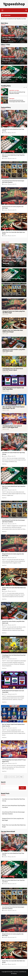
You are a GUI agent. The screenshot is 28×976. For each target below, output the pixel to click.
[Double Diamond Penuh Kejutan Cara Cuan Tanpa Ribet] (14, 680)
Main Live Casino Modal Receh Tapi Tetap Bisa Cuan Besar (14, 38)
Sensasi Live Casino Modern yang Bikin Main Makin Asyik (14, 350)
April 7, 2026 (11, 235)
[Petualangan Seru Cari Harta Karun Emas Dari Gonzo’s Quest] (14, 644)
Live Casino (12, 35)
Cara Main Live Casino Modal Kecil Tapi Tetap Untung (12, 261)
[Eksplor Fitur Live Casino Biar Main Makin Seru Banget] (14, 221)
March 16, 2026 (12, 763)
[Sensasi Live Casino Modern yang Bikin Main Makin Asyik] (14, 610)
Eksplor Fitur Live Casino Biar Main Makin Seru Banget (13, 331)
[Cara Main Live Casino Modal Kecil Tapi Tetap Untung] (14, 118)
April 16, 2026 (11, 210)
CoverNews (22, 971)
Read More (4, 464)
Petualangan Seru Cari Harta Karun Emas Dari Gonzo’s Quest (13, 369)
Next (21, 777)
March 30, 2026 (12, 658)
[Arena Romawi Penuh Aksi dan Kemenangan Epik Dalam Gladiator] (4, 100)
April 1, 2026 (11, 625)
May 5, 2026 (11, 62)
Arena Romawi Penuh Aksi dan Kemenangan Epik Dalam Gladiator (17, 101)
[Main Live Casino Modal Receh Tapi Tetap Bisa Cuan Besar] (4, 91)
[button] (2, 10)
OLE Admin (5, 41)
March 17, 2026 (12, 728)
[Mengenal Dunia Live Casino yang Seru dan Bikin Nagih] (14, 196)
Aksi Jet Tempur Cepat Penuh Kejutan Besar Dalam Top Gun (13, 407)
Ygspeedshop (14, 4)
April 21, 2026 (11, 184)
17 (17, 777)
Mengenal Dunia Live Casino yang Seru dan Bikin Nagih (14, 312)
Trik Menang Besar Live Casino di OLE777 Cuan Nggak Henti (12, 426)
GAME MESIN (5, 35)
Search (3, 782)
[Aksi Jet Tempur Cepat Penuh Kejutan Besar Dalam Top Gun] (14, 713)
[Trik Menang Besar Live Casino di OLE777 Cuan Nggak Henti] (14, 749)
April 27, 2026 (11, 41)
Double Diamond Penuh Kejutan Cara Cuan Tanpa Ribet (13, 388)
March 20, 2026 (12, 694)
